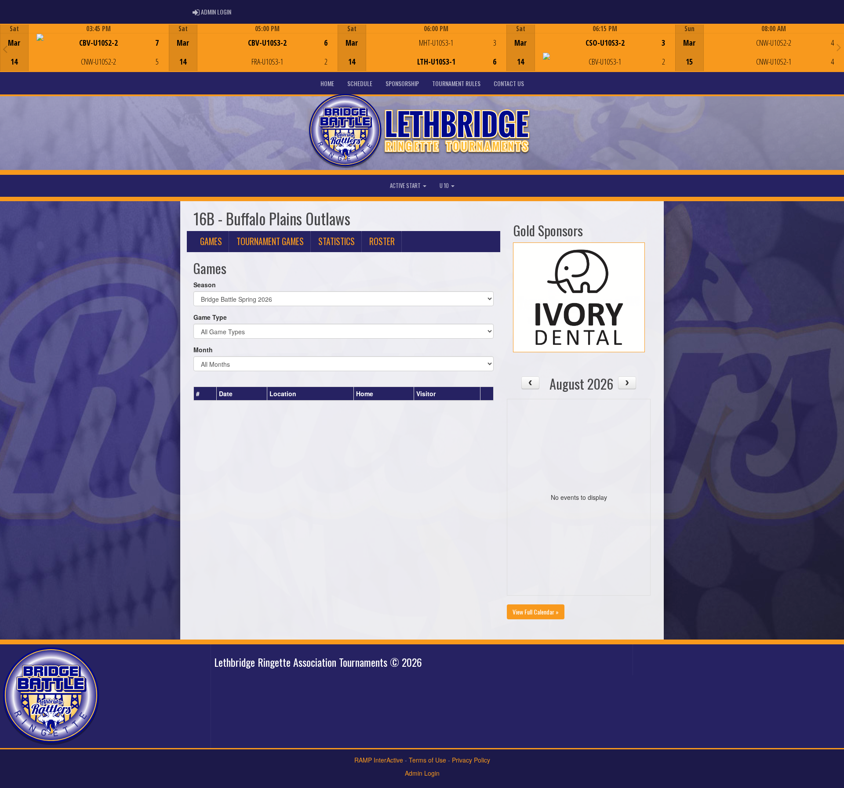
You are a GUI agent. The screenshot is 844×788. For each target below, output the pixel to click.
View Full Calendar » (536, 611)
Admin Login (422, 773)
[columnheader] (205, 394)
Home (327, 83)
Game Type (210, 317)
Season (204, 284)
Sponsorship (402, 83)
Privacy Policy (471, 759)
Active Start (406, 185)
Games (211, 241)
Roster (382, 241)
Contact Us (509, 83)
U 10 (445, 185)
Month (203, 349)
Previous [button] (5, 49)
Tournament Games (270, 241)
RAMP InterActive (378, 759)
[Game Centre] (85, 55)
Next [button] (839, 47)
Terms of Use (427, 759)
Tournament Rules (456, 83)
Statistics (336, 241)
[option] (84, 48)
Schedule (359, 83)
